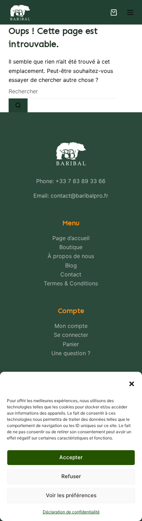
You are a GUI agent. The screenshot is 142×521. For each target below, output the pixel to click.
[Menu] (130, 12)
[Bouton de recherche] (18, 105)
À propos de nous (71, 256)
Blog (71, 265)
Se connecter (71, 334)
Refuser (71, 476)
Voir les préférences (71, 495)
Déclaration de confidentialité (71, 511)
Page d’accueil (71, 238)
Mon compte (71, 325)
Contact (70, 274)
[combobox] (62, 91)
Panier (71, 344)
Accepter (71, 457)
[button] (131, 383)
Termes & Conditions (71, 283)
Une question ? (70, 353)
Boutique (70, 247)
